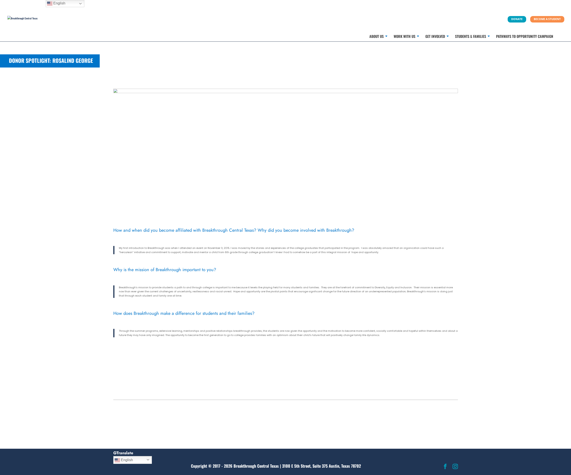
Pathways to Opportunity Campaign (524, 37)
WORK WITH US (404, 37)
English (126, 460)
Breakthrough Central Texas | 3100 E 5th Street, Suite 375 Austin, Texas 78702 (297, 466)
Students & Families (470, 37)
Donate (517, 19)
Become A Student (547, 19)
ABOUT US (376, 37)
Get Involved (435, 37)
